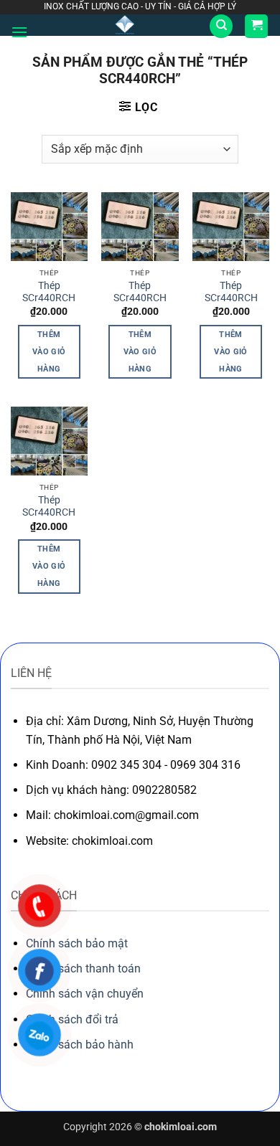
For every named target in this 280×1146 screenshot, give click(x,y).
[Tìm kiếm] (221, 26)
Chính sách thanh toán (83, 968)
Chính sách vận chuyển (85, 993)
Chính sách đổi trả (72, 1019)
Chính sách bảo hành (80, 1044)
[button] (19, 31)
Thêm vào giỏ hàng (48, 352)
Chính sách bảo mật (77, 943)
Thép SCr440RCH (48, 292)
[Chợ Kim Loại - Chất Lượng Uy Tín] (125, 25)
